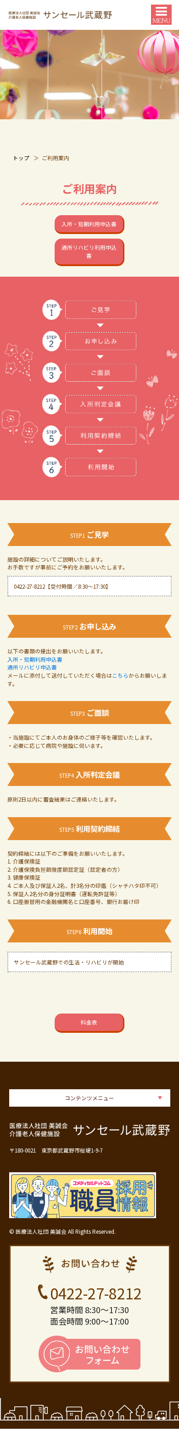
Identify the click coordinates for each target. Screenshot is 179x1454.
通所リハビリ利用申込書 (89, 251)
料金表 (89, 1022)
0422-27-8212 (96, 1293)
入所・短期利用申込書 (89, 224)
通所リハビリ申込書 (32, 667)
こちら (120, 675)
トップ (21, 158)
